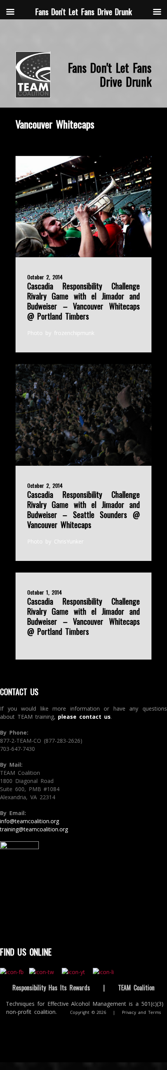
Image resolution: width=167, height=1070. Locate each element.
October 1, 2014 (44, 592)
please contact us (84, 716)
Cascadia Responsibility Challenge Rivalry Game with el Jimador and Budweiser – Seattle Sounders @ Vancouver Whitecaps (83, 509)
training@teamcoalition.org (34, 829)
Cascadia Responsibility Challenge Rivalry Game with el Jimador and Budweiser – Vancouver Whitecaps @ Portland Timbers (83, 301)
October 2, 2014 (45, 277)
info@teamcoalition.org (29, 821)
